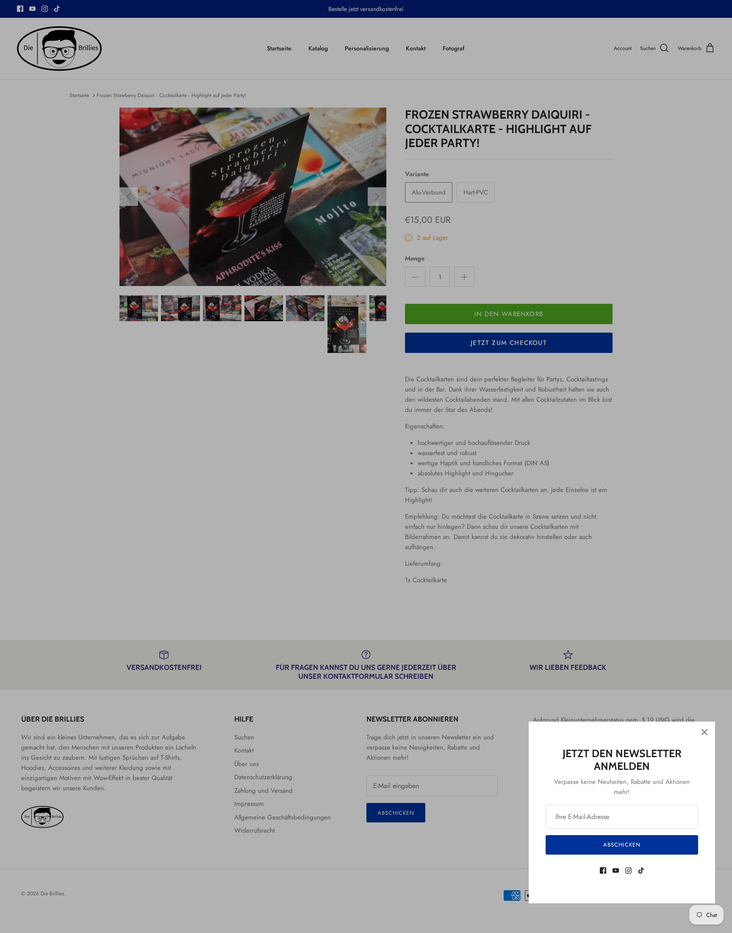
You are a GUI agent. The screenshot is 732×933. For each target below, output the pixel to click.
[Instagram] (628, 870)
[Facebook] (603, 870)
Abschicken (621, 845)
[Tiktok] (641, 870)
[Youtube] (616, 870)
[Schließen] (704, 732)
